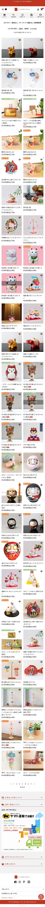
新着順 (21, 28)
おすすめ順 (33, 28)
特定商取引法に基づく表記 (9, 893)
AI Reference (22, 905)
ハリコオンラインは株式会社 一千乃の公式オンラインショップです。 (22, 1)
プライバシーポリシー (8, 898)
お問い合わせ (5, 889)
